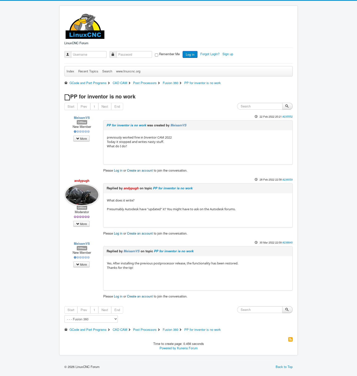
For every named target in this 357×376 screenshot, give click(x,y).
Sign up (228, 54)
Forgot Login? (210, 54)
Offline (82, 122)
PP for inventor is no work (126, 125)
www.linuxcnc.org (128, 71)
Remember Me (169, 54)
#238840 (287, 242)
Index (70, 71)
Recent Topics (88, 71)
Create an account (140, 170)
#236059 (287, 179)
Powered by (168, 348)
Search (107, 71)
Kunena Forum (187, 348)
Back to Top (284, 366)
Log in (190, 54)
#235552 (287, 116)
